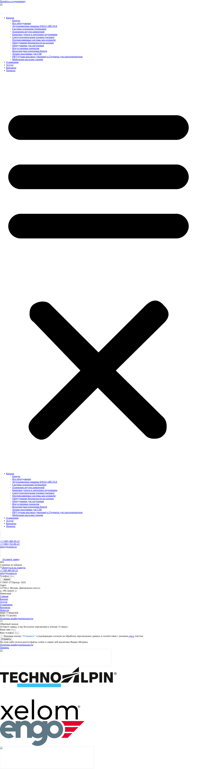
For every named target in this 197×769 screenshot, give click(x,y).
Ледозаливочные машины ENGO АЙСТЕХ (34, 26)
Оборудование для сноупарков (28, 45)
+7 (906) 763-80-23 (10, 544)
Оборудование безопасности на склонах (33, 42)
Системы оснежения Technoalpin (29, 28)
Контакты (11, 67)
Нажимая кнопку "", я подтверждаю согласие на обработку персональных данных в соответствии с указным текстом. (73, 636)
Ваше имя (5, 629)
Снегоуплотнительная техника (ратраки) (33, 37)
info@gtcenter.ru (8, 546)
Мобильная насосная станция (27, 59)
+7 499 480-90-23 (9, 570)
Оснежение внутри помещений (28, 31)
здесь (131, 636)
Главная (4, 596)
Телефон (5, 576)
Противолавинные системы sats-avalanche (34, 40)
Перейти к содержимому (13, 1)
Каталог (10, 17)
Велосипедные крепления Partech (29, 51)
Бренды (16, 20)
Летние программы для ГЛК (27, 53)
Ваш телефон (7, 632)
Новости (4, 610)
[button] (98, 272)
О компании (12, 62)
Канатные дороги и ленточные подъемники (34, 34)
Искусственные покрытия (25, 48)
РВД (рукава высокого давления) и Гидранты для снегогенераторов (47, 56)
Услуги (9, 65)
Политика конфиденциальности (16, 618)
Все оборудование (21, 23)
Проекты (10, 70)
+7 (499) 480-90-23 (10, 541)
